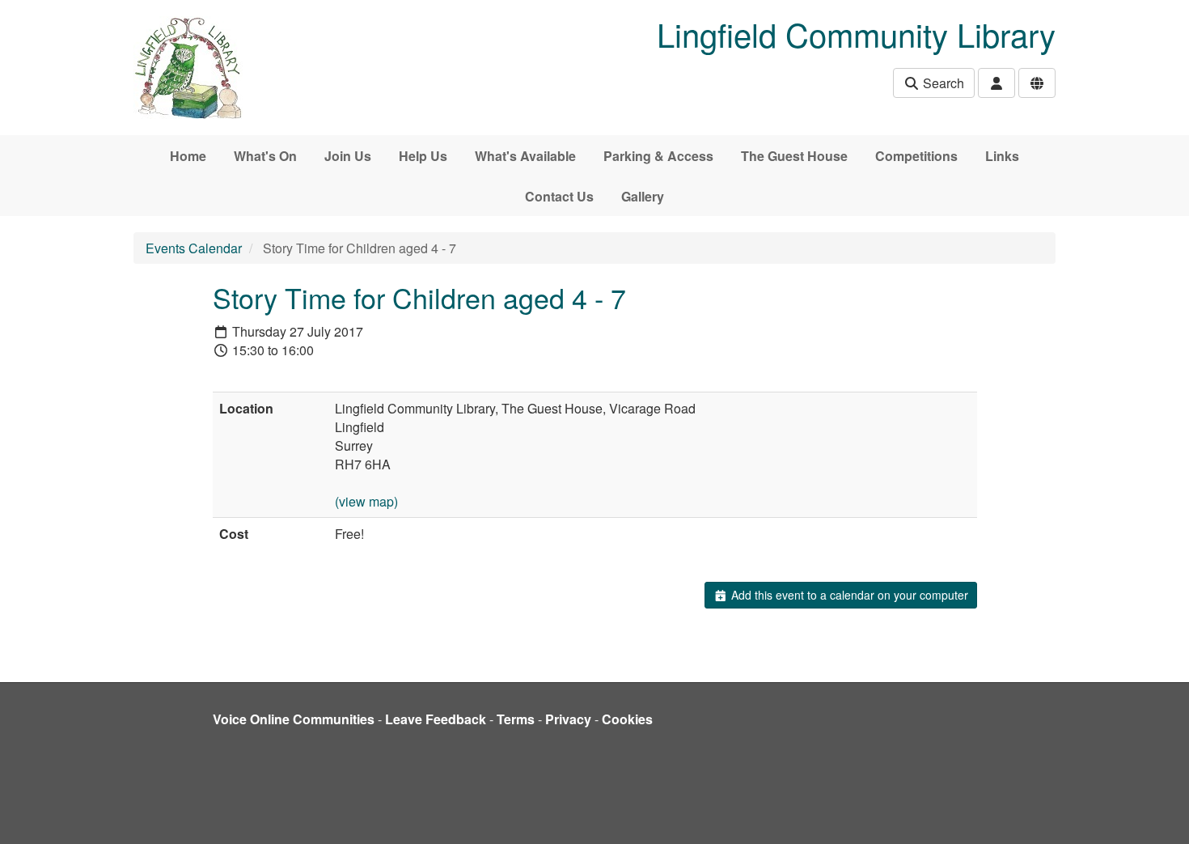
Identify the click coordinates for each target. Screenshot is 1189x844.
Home (188, 155)
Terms (516, 719)
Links (1002, 155)
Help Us (423, 155)
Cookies (627, 719)
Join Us (347, 155)
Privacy (568, 719)
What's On (265, 155)
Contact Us (559, 196)
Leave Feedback (435, 719)
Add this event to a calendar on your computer (848, 595)
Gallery (642, 196)
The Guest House (794, 155)
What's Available (525, 155)
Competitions (916, 155)
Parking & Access (658, 155)
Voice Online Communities (293, 719)
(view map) (366, 501)
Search (942, 83)
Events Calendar (194, 248)
